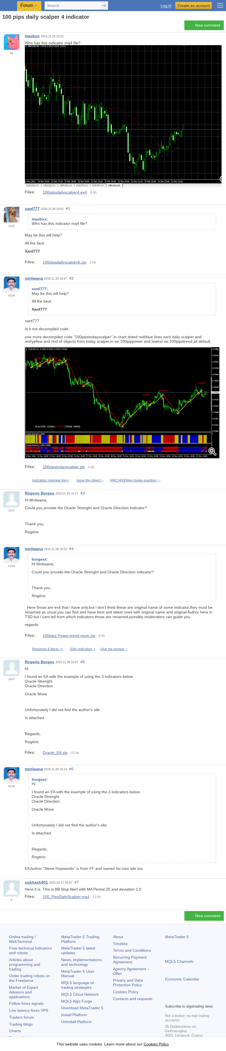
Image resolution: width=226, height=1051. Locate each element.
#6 (71, 769)
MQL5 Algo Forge (76, 1001)
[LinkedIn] (203, 998)
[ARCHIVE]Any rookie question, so (136, 480)
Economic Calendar (182, 979)
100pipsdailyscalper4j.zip (64, 262)
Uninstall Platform (76, 1021)
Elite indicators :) (82, 649)
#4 (71, 549)
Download (82, 1008)
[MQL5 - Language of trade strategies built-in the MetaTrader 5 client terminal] (8, 5)
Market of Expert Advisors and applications (23, 992)
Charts (15, 1031)
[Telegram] (177, 998)
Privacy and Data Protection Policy (128, 982)
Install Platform (74, 1015)
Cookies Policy (125, 992)
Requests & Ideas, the (48, 649)
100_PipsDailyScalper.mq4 (66, 896)
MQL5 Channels (179, 961)
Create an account (193, 5)
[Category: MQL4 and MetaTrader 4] (10, 27)
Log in (166, 6)
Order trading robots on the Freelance (29, 978)
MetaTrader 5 (177, 937)
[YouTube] (195, 998)
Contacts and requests (132, 999)
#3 (82, 493)
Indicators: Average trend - (51, 480)
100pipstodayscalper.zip (64, 467)
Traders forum (21, 1017)
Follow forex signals (26, 1003)
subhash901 (36, 882)
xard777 (32, 208)
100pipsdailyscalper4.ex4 (65, 192)
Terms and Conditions (132, 950)
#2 (71, 278)
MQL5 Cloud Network (80, 994)
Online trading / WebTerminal (22, 939)
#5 (82, 662)
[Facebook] (168, 998)
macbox (32, 36)
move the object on (91, 480)
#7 (76, 882)
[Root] (4, 27)
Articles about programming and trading (24, 964)
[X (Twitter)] (186, 998)
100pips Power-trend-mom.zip (69, 635)
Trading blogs (21, 1024)
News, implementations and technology (81, 962)
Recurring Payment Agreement (130, 959)
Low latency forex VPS (28, 1010)
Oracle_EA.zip (55, 752)
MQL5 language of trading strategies (77, 985)
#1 (68, 208)
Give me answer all (114, 649)
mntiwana (34, 278)
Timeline (120, 943)
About (118, 937)
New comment (207, 25)
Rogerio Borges (39, 493)
